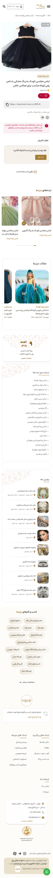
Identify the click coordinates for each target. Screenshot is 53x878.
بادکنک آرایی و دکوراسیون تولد (35, 394)
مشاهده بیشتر (28, 682)
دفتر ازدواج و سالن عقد (34, 620)
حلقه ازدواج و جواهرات (38, 403)
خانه (49, 15)
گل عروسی (42, 408)
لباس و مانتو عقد (40, 426)
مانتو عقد (28, 627)
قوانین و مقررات (21, 748)
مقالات (46, 748)
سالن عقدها (44, 742)
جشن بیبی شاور (40, 399)
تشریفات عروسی (13, 649)
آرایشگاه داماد (26, 671)
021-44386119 (35, 812)
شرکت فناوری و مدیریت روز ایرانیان (26, 863)
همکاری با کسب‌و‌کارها (18, 765)
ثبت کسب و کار (43, 759)
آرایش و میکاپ (41, 445)
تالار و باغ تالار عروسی (18, 635)
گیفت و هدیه (41, 454)
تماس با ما (45, 786)
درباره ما (46, 792)
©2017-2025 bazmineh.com (35, 869)
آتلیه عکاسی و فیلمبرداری (26, 642)
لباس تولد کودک (40, 380)
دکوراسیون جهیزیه (39, 449)
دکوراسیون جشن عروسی (37, 422)
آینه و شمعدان (14, 627)
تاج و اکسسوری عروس (38, 431)
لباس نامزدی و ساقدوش (37, 417)
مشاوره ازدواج (15, 620)
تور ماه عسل (17, 656)
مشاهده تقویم (26, 358)
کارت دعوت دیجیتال (41, 753)
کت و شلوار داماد (40, 389)
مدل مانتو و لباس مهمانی (37, 440)
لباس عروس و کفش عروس (36, 413)
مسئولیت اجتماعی (20, 759)
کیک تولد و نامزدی (39, 385)
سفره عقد (40, 627)
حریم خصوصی (21, 753)
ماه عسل (43, 436)
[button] (48, 6)
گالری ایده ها (40, 15)
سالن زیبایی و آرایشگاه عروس (35, 649)
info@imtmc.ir (35, 817)
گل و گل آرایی (18, 664)
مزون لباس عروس (33, 656)
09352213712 (34, 717)
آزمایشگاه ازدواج (36, 635)
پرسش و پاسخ (21, 742)
